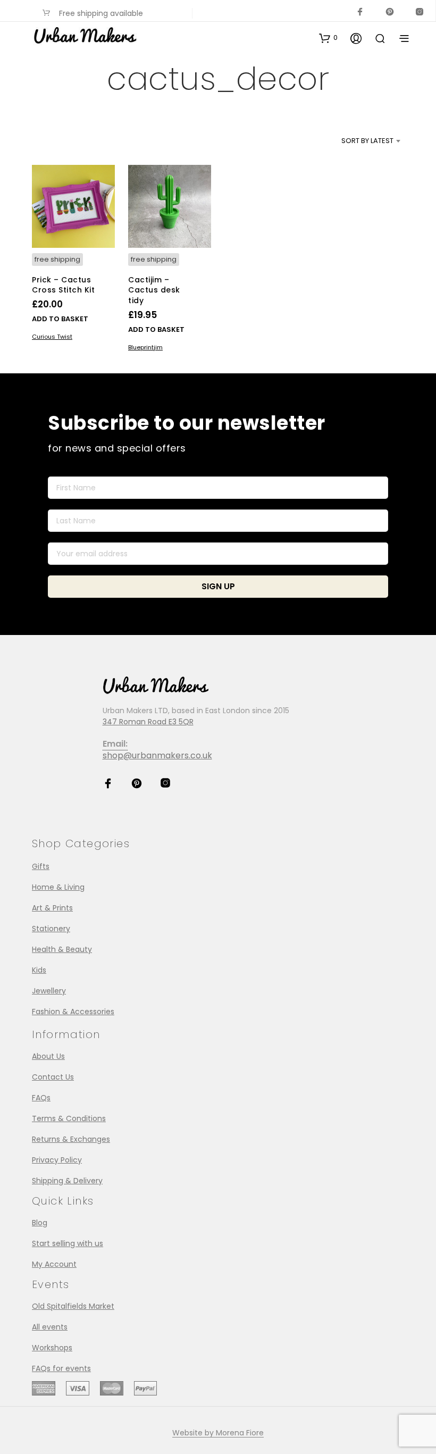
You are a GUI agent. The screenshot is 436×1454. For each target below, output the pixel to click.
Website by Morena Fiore (218, 1433)
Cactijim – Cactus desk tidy (154, 290)
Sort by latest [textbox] (367, 141)
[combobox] (349, 140)
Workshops (52, 1347)
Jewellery (49, 990)
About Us (48, 1056)
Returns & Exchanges (71, 1139)
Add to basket (60, 319)
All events (50, 1327)
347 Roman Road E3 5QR (148, 721)
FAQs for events (61, 1368)
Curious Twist (52, 336)
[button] (328, 37)
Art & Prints (52, 908)
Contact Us (53, 1077)
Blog (39, 1222)
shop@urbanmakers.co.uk (157, 755)
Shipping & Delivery (67, 1180)
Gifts (40, 866)
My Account (54, 1264)
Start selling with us (67, 1243)
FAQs (41, 1097)
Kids (39, 970)
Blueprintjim (145, 347)
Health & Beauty (62, 949)
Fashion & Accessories (73, 1011)
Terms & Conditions (69, 1118)
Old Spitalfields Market (73, 1306)
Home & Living (58, 887)
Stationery (51, 928)
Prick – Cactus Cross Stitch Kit (63, 285)
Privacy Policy (57, 1160)
